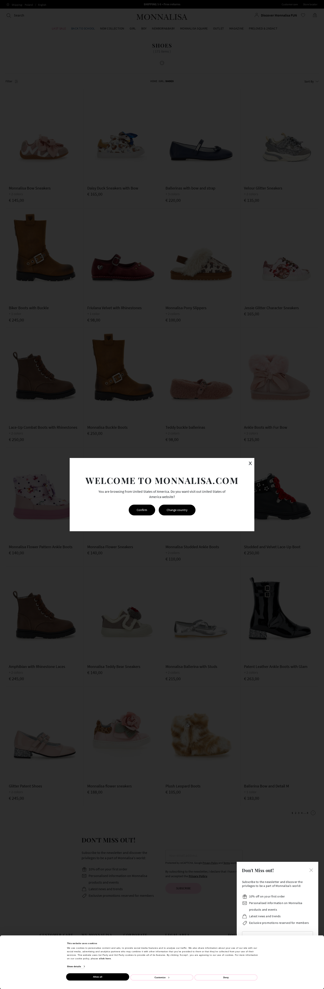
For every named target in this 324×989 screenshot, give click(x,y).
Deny (226, 977)
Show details (74, 966)
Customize (160, 977)
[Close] (311, 870)
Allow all (97, 977)
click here (105, 958)
